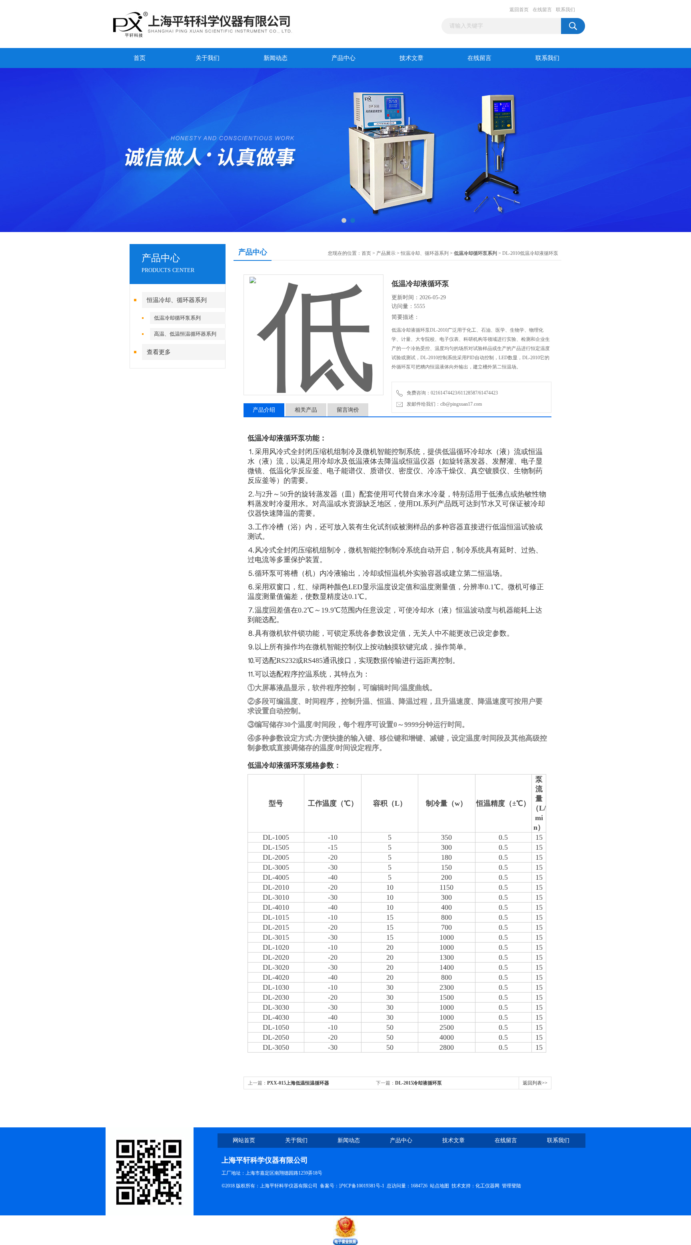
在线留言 (542, 9)
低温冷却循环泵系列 (177, 318)
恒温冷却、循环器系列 (177, 300)
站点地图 (439, 1186)
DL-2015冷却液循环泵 (418, 1083)
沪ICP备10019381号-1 (361, 1186)
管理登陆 (511, 1186)
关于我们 (208, 58)
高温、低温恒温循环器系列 (185, 334)
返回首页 (519, 9)
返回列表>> (535, 1083)
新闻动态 (276, 58)
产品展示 (385, 253)
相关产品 (306, 410)
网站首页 (244, 1140)
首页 (140, 58)
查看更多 (159, 352)
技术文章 (411, 58)
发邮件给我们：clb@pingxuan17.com (443, 404)
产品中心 (343, 58)
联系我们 (565, 9)
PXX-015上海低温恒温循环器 (298, 1083)
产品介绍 (264, 410)
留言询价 (348, 410)
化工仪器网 (487, 1186)
